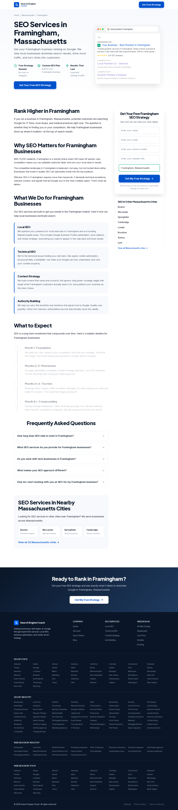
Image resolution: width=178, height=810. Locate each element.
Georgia (36, 668)
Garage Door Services (79, 717)
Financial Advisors (116, 724)
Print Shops (113, 728)
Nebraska (55, 675)
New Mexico (133, 675)
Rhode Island (133, 679)
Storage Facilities (77, 709)
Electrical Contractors (117, 747)
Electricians (113, 702)
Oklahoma (75, 679)
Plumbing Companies (79, 747)
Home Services (134, 706)
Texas (54, 682)
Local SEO (109, 626)
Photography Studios (60, 720)
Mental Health (57, 713)
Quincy (121, 237)
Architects (18, 720)
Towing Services (39, 732)
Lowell (121, 227)
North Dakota (38, 679)
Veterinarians (114, 706)
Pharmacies (94, 713)
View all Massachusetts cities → (133, 248)
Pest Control (37, 709)
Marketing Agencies (59, 728)
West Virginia (152, 682)
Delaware (150, 664)
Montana (36, 675)
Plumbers (74, 702)
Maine (54, 671)
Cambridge (123, 222)
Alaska (35, 664)
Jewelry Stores (153, 713)
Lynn (120, 242)
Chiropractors (95, 706)
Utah (73, 682)
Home (16, 15)
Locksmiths (18, 732)
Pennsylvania (114, 679)
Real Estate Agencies (155, 747)
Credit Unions (152, 724)
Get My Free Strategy (87, 600)
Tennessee (37, 682)
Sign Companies (134, 728)
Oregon (93, 679)
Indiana (112, 668)
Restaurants (142, 631)
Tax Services (19, 728)
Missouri (17, 675)
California (93, 664)
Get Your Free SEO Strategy (35, 85)
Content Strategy (112, 635)
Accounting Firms (134, 751)
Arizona (55, 664)
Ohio (54, 679)
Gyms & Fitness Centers (60, 751)
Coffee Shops (152, 720)
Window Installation (97, 717)
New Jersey (113, 675)
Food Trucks (114, 720)
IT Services (75, 728)
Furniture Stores (20, 717)
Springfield (123, 217)
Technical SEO (111, 631)
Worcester (123, 212)
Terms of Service (156, 804)
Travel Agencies (58, 724)
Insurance (36, 706)
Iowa (130, 668)
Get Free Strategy (151, 4)
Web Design (94, 728)
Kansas (150, 668)
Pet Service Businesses (60, 755)
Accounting (56, 706)
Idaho (73, 668)
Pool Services (57, 717)
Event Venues (76, 720)
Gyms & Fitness (96, 709)
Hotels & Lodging (39, 724)
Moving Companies (59, 709)
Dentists (140, 640)
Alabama (17, 664)
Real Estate (18, 706)
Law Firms (141, 635)
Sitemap (127, 804)
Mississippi (151, 671)
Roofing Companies (135, 747)
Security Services (154, 728)
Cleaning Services (21, 709)
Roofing (140, 644)
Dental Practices (58, 747)
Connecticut (132, 664)
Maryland (74, 671)
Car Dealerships (134, 713)
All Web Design (143, 626)
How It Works (78, 635)
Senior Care (18, 713)
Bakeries (131, 720)
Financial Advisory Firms (79, 755)
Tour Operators (77, 724)
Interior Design (38, 720)
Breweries (18, 724)
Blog (75, 640)
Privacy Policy (140, 804)
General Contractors (154, 717)
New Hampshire (96, 675)
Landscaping (152, 706)
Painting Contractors (136, 717)
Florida (16, 668)
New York (150, 675)
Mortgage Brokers (135, 724)
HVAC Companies (97, 747)
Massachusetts (28, 15)
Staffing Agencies (40, 728)
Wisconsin (18, 686)
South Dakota (19, 682)
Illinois (92, 668)
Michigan (112, 671)
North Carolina (19, 679)
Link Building (110, 640)
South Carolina (152, 679)
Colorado (112, 664)
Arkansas (74, 664)
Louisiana (36, 671)
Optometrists (114, 713)
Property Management (98, 724)
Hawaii (54, 668)
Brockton (122, 232)
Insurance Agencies (154, 751)
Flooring (112, 717)
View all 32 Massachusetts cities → (38, 542)
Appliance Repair (39, 717)
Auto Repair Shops (21, 751)
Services (77, 631)
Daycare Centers (153, 709)
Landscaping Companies (117, 751)
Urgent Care (75, 713)
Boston (121, 207)
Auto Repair (151, 702)
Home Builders (95, 751)
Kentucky (17, 671)
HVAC (92, 702)
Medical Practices (78, 706)
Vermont (93, 682)
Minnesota (132, 671)
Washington (132, 682)
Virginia (112, 682)
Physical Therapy (39, 713)
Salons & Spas (114, 709)
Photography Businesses (22, 755)
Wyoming (36, 686)
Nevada (74, 675)
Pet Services (133, 709)
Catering (93, 720)
